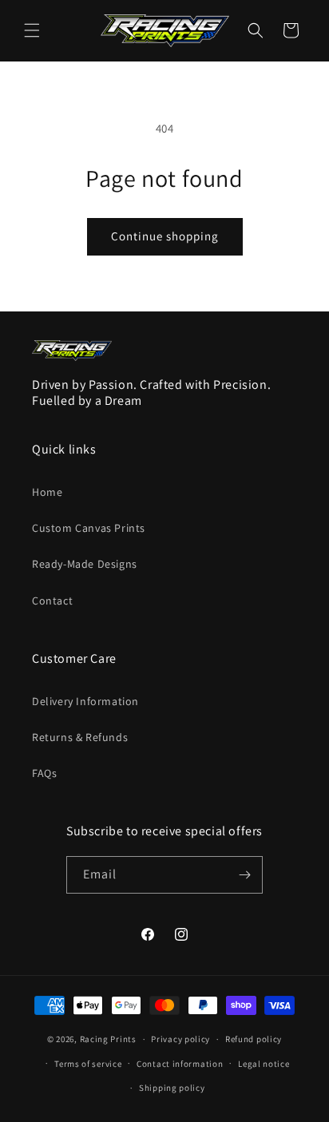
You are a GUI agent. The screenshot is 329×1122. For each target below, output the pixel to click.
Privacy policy (180, 1039)
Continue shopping (165, 236)
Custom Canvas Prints (88, 528)
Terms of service (87, 1063)
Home (47, 492)
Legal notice (263, 1063)
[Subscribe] (244, 875)
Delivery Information (85, 701)
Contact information (180, 1063)
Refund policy (253, 1039)
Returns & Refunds (80, 737)
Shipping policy (172, 1087)
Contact (52, 600)
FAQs (44, 773)
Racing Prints (108, 1039)
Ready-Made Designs (84, 564)
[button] (32, 30)
